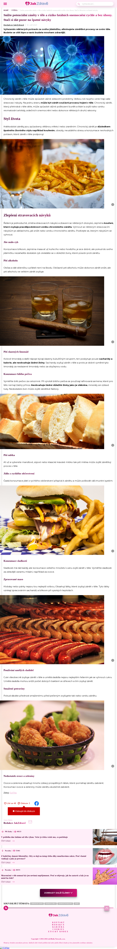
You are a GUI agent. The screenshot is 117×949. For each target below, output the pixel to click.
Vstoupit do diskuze (25, 811)
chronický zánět (37, 903)
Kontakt (58, 922)
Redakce (58, 925)
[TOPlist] (4, 948)
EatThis (13, 793)
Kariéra (58, 927)
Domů (6, 10)
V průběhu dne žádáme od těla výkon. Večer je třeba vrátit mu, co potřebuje (34, 837)
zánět (77, 903)
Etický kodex (58, 932)
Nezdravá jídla (51, 903)
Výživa (14, 10)
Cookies (58, 929)
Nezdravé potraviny (65, 903)
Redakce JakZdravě (14, 25)
